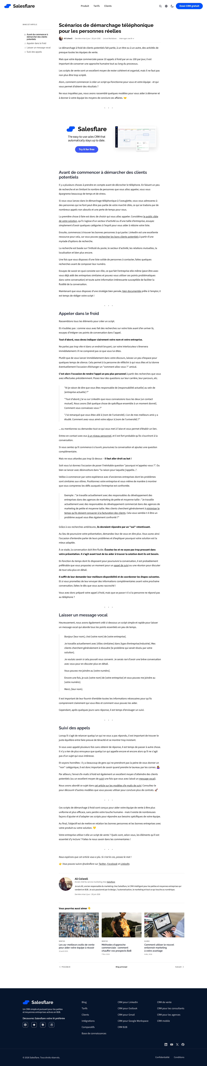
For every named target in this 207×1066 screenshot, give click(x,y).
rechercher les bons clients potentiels (119, 237)
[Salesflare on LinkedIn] (165, 1044)
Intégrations (88, 1021)
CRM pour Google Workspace (133, 1021)
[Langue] (166, 6)
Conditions (179, 1057)
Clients (108, 6)
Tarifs (97, 6)
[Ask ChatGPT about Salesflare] (25, 1024)
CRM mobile (163, 1021)
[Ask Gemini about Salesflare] (34, 1024)
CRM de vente (164, 1002)
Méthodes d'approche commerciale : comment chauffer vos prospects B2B (116, 947)
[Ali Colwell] (65, 884)
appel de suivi (121, 565)
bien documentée (131, 291)
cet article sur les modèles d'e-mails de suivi (118, 785)
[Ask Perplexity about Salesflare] (51, 1024)
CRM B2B (122, 1027)
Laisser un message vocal (39, 47)
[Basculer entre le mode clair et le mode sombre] (172, 6)
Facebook (112, 864)
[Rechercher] (160, 6)
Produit (85, 6)
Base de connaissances (94, 1033)
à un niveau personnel (99, 436)
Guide (146, 941)
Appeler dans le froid (36, 43)
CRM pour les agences (168, 1015)
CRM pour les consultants (170, 1008)
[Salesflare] (19, 6)
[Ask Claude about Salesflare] (42, 1024)
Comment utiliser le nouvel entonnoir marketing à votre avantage (159, 947)
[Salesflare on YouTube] (171, 1044)
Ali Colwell (68, 39)
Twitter (102, 864)
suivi (101, 778)
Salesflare (111, 882)
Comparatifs (88, 1027)
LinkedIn (125, 864)
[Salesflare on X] (177, 1044)
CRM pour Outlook (127, 1008)
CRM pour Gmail (126, 1015)
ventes (62, 941)
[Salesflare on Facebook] (183, 1044)
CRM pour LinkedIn (128, 1002)
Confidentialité (162, 1057)
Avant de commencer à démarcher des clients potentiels (37, 36)
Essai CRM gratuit (189, 6)
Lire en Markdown (110, 38)
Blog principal (121, 967)
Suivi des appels (34, 52)
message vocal (147, 778)
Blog (84, 1002)
